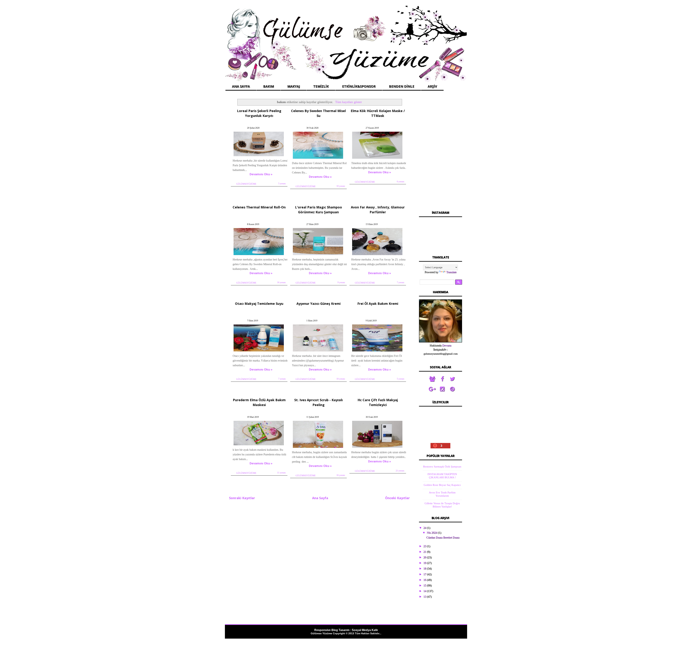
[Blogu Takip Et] (432, 379)
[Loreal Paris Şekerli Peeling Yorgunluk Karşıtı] (259, 156)
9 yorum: (341, 282)
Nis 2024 (432, 532)
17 (425, 574)
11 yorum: (281, 473)
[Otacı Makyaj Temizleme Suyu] (259, 351)
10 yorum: (340, 186)
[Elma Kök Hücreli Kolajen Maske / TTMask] (377, 158)
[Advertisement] (440, 151)
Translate (451, 272)
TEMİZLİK (321, 86)
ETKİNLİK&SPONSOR (359, 86)
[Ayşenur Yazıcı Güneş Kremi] (318, 351)
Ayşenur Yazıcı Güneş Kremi (318, 303)
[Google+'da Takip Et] (432, 389)
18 (425, 568)
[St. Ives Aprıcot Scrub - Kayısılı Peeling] (318, 447)
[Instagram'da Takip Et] (442, 389)
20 (425, 557)
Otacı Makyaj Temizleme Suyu (259, 303)
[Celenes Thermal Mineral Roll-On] (259, 255)
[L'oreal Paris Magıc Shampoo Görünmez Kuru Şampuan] (318, 255)
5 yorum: (282, 183)
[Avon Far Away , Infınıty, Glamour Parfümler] (377, 255)
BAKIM (268, 86)
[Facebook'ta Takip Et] (442, 379)
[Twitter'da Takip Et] (452, 379)
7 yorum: (401, 282)
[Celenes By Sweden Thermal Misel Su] (318, 158)
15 (425, 585)
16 (425, 579)
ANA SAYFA (241, 86)
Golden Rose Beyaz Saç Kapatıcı (442, 484)
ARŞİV (432, 86)
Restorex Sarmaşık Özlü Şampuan (442, 466)
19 (425, 562)
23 (425, 546)
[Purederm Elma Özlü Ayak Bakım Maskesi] (259, 445)
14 (425, 590)
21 (425, 551)
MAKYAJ (293, 86)
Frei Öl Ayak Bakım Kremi (377, 303)
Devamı (446, 345)
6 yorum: (401, 182)
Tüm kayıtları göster (348, 102)
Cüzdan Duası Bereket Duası (442, 537)
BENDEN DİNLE (401, 86)
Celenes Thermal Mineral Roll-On (259, 207)
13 (425, 596)
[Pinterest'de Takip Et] (452, 389)
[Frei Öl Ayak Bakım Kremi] (377, 351)
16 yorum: (281, 282)
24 (425, 527)
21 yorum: (400, 471)
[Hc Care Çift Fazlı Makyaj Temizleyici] (377, 447)
